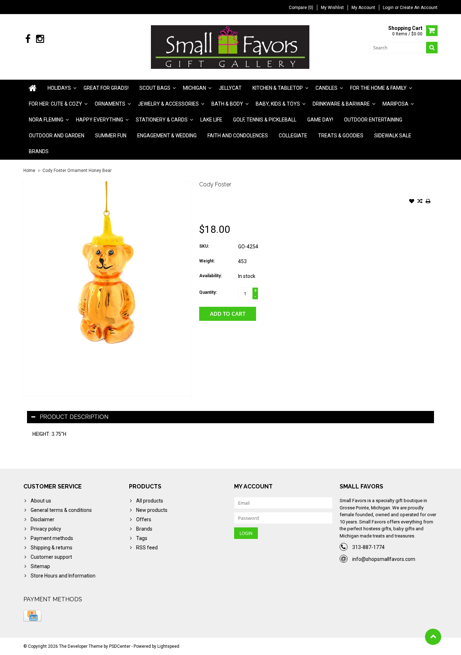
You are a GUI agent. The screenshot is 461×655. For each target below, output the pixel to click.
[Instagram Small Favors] (39, 39)
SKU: (204, 246)
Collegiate (293, 135)
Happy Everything (99, 120)
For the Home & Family (378, 88)
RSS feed (147, 547)
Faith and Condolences (237, 135)
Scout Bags (154, 88)
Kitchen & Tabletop (277, 88)
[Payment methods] (32, 615)
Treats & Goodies (340, 135)
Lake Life (211, 120)
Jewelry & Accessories (168, 104)
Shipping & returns (51, 547)
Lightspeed (168, 646)
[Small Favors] (230, 46)
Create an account (419, 7)
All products (149, 501)
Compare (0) (301, 7)
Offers (143, 519)
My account (363, 7)
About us (41, 501)
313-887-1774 (368, 547)
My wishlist (332, 7)
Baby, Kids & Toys (278, 104)
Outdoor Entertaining (373, 120)
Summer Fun (110, 135)
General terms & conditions (61, 510)
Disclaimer (42, 519)
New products (151, 510)
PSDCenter (119, 646)
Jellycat (230, 88)
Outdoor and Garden (56, 135)
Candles (326, 88)
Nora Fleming (46, 120)
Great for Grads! (106, 88)
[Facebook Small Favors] (27, 39)
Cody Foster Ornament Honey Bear (77, 170)
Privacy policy (46, 529)
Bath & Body (227, 104)
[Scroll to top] (433, 637)
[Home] (32, 88)
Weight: (207, 261)
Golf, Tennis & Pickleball (264, 120)
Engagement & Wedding (167, 135)
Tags (141, 538)
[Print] (428, 202)
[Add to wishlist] (411, 202)
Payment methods (52, 538)
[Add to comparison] (420, 202)
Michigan (194, 88)
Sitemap (40, 566)
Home (29, 170)
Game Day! (320, 120)
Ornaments (110, 104)
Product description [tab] (74, 416)
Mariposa (395, 104)
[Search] (432, 47)
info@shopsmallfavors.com (383, 559)
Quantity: (208, 292)
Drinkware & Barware (341, 104)
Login (389, 7)
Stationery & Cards (162, 120)
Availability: (210, 275)
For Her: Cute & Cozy (55, 104)
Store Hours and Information (63, 576)
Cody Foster (215, 184)
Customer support (51, 557)
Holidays (59, 88)
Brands (39, 151)
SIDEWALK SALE (392, 135)
